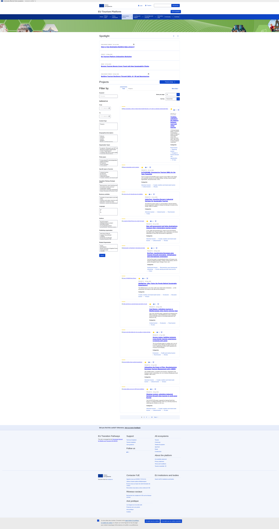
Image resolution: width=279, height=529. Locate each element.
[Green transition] (107, 164)
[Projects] (107, 124)
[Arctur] (107, 245)
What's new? (106, 16)
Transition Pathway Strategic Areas (107, 181)
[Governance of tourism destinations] (107, 189)
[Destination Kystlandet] (107, 238)
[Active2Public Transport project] (107, 227)
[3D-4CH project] (107, 221)
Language (102, 206)
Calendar (176, 16)
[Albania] (107, 136)
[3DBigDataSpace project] (107, 223)
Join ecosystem (176, 11)
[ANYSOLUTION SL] (107, 233)
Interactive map (160, 16)
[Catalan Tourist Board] (107, 235)
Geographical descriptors (106, 133)
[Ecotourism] (107, 173)
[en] (107, 209)
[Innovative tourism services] (107, 187)
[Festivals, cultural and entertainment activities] (107, 203)
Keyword (101, 93)
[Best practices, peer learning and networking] (107, 185)
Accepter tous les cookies (152, 521)
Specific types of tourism (106, 169)
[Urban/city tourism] (107, 176)
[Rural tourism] (107, 175)
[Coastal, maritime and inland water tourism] (107, 178)
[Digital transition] (107, 161)
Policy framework (115, 16)
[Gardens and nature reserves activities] (107, 200)
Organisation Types (104, 145)
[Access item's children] (110, 16)
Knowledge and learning (149, 16)
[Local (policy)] (107, 166)
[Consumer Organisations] (107, 154)
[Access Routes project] (107, 226)
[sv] (107, 212)
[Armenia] (107, 137)
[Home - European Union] (105, 5)
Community (168, 16)
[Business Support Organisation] (107, 149)
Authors (101, 218)
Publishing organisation (105, 230)
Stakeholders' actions (125, 16)
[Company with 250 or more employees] (107, 152)
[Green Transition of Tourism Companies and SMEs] (107, 191)
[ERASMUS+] (107, 247)
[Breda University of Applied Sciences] (107, 248)
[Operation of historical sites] (107, 201)
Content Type (103, 121)
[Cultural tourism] (107, 172)
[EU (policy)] (107, 163)
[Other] (107, 199)
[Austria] (107, 139)
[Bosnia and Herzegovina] (107, 142)
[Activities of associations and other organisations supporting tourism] (107, 197)
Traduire (149, 5)
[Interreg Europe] (107, 250)
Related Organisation (105, 242)
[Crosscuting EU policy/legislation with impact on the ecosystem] (107, 160)
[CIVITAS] (107, 251)
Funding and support (137, 16)
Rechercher (176, 5)
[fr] (107, 211)
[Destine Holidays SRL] (107, 239)
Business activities (104, 194)
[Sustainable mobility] (107, 188)
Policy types (102, 157)
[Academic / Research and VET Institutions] (107, 148)
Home (101, 16)
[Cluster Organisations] (107, 151)
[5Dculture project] (107, 224)
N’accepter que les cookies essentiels (171, 521)
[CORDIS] (107, 236)
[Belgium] (107, 140)
